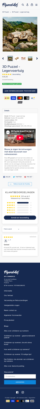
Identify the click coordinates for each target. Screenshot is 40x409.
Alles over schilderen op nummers (16, 331)
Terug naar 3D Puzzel (21, 184)
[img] (8, 237)
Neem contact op (10, 310)
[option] (10, 58)
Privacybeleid (9, 320)
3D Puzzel (5, 12)
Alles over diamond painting (14, 366)
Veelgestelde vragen (11, 305)
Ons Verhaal (8, 295)
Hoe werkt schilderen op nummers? (17, 349)
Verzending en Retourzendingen (16, 300)
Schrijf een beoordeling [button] (20, 218)
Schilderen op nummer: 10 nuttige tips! (17, 354)
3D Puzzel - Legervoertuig (20, 12)
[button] (6, 74)
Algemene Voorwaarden (13, 315)
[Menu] (36, 4)
